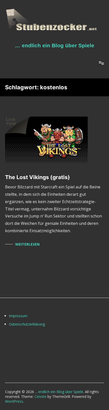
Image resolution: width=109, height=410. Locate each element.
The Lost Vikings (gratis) (37, 177)
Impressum (18, 315)
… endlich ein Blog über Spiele (54, 45)
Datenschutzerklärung (27, 324)
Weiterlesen (27, 244)
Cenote (40, 396)
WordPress (14, 401)
